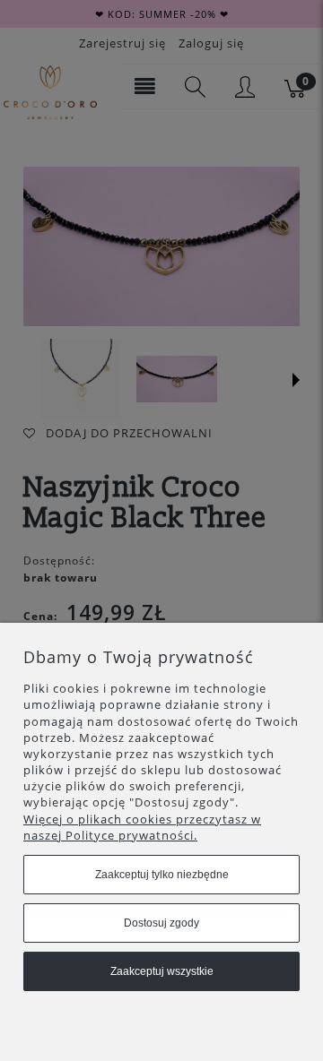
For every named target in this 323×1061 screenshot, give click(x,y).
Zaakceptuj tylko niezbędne (162, 874)
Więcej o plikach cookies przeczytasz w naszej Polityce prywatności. (142, 827)
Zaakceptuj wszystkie (162, 971)
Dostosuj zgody (161, 923)
